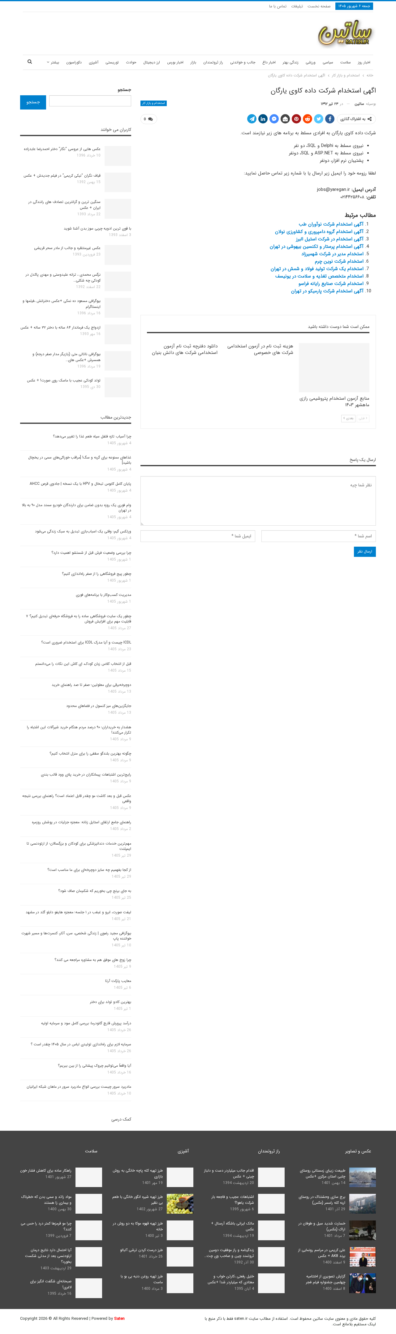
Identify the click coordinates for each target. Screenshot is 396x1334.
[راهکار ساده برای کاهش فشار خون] (88, 1177)
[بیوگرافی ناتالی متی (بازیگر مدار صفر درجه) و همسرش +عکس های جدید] (118, 361)
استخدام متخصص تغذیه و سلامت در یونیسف (319, 276)
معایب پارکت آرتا (118, 981)
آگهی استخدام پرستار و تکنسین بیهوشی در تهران (317, 246)
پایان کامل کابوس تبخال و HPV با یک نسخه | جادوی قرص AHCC (80, 484)
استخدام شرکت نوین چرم (339, 261)
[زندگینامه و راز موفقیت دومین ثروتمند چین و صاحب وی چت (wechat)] (271, 1257)
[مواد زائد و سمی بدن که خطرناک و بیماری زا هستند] (88, 1204)
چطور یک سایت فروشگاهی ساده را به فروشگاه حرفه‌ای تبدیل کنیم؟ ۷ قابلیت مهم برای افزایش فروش (78, 618)
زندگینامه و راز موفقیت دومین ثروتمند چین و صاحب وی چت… (229, 1253)
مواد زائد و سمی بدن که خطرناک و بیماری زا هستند (46, 1200)
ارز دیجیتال (151, 62)
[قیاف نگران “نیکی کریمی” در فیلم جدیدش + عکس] (118, 182)
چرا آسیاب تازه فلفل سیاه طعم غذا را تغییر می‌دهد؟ (92, 436)
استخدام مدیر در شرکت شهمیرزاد (332, 254)
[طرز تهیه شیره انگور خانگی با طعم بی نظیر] (180, 1204)
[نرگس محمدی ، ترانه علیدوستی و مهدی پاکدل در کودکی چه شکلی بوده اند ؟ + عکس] (118, 281)
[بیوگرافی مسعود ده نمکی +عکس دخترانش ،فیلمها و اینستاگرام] (118, 308)
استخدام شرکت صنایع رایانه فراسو (331, 283)
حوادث (131, 62)
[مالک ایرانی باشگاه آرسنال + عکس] (271, 1230)
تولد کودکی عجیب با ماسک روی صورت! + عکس (64, 380)
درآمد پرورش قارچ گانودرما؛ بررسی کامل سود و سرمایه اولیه (86, 1023)
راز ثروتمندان (213, 62)
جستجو (124, 89)
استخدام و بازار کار (153, 103)
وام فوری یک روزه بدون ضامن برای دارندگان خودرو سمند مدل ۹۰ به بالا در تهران (76, 507)
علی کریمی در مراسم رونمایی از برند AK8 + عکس (321, 1253)
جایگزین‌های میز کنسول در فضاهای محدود (98, 706)
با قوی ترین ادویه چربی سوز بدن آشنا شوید (97, 228)
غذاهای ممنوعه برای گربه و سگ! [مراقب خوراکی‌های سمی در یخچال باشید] (79, 460)
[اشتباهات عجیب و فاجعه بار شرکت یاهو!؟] (271, 1204)
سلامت (345, 62)
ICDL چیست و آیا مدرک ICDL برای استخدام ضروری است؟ (86, 642)
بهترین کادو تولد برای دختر (110, 1002)
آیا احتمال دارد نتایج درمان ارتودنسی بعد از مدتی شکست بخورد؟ (48, 1256)
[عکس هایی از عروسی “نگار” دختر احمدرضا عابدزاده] (118, 156)
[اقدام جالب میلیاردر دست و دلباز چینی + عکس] (271, 1177)
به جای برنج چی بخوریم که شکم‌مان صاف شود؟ (94, 891)
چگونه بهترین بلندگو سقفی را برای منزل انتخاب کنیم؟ (90, 753)
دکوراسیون (74, 62)
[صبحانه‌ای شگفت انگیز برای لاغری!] (88, 1288)
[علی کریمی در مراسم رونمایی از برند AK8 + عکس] (362, 1257)
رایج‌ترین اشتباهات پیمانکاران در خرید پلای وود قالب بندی (86, 774)
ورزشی (311, 62)
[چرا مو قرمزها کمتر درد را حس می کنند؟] (88, 1230)
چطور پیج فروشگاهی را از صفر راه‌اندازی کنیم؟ (96, 574)
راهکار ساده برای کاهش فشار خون (45, 1170)
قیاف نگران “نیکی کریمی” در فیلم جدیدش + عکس (62, 176)
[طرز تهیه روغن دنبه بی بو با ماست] (180, 1283)
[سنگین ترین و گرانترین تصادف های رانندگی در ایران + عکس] (118, 209)
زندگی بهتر (291, 62)
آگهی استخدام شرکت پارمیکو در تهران (327, 291)
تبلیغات (297, 6)
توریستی (112, 62)
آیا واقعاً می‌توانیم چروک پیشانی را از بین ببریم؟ (94, 1066)
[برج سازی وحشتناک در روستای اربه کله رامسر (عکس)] (362, 1204)
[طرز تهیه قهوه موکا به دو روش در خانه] (180, 1230)
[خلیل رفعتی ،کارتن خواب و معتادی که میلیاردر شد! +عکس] (271, 1283)
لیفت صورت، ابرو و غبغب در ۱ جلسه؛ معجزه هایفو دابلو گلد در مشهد (78, 912)
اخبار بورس (175, 62)
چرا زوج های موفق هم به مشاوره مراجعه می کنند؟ (92, 960)
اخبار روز (364, 62)
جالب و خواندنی (242, 62)
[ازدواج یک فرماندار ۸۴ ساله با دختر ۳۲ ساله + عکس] (118, 334)
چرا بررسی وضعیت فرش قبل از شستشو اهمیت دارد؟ (91, 553)
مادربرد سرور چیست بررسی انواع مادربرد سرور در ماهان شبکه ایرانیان (79, 1087)
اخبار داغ (269, 62)
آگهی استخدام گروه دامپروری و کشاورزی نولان (319, 231)
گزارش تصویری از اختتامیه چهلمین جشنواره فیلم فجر (325, 1279)
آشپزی (93, 62)
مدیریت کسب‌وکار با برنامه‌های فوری (103, 595)
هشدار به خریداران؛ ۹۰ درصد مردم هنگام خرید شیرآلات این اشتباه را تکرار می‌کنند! (79, 729)
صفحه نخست (319, 6)
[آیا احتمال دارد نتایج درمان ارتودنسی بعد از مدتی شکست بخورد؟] (88, 1257)
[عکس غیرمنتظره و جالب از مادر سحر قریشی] (118, 255)
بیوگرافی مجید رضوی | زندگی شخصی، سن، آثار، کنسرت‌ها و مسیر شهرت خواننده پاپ (76, 935)
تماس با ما (277, 6)
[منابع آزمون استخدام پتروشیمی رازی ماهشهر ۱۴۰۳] (334, 367)
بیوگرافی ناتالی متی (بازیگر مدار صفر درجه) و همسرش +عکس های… (66, 357)
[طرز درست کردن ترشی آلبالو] (180, 1257)
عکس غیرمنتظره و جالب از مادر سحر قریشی (67, 248)
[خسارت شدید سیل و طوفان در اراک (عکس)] (362, 1230)
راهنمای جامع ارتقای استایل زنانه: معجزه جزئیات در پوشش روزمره (81, 822)
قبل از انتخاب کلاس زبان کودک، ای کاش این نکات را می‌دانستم (83, 664)
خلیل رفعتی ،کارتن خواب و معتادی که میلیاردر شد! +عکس (231, 1279)
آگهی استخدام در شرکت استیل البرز (330, 239)
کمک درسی (121, 1119)
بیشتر (55, 62)
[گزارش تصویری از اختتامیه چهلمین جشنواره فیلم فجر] (362, 1283)
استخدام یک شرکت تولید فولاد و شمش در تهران (317, 269)
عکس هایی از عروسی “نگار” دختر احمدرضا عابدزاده (62, 149)
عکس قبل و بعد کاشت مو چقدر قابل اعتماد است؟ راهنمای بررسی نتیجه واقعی (76, 798)
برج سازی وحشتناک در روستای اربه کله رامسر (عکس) (322, 1200)
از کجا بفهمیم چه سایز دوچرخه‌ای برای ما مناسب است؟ (89, 870)
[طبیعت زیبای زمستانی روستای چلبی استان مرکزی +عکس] (362, 1177)
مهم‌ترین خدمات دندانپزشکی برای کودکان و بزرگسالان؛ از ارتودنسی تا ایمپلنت (79, 846)
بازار (193, 62)
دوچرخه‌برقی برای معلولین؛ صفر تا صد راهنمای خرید (91, 685)
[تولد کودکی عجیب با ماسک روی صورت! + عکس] (118, 387)
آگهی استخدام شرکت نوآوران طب (331, 224)
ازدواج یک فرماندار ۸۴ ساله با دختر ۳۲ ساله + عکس (60, 327)
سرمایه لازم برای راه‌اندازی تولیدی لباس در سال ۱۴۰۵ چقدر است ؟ (81, 1044)
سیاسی (328, 62)
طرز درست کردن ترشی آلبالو (141, 1250)
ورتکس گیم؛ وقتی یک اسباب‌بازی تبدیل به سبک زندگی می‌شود (83, 531)
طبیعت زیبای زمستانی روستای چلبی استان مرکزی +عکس (322, 1173)
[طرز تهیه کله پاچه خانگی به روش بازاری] (180, 1177)
